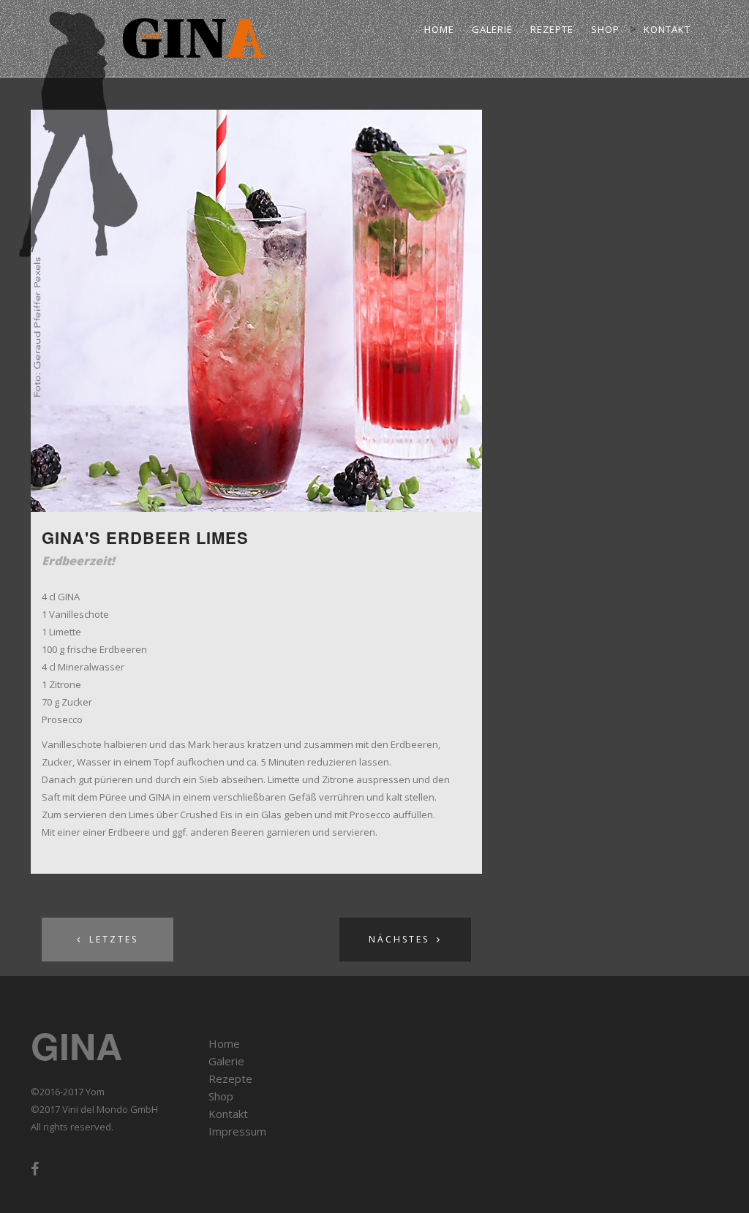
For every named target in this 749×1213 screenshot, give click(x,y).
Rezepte (551, 29)
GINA (76, 1045)
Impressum (237, 1131)
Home (439, 29)
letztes (113, 939)
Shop (605, 29)
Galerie (492, 29)
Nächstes (399, 939)
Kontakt (667, 29)
